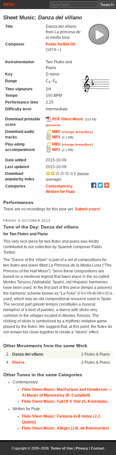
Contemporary (59, 186)
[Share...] (106, 185)
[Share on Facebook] (93, 185)
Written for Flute (60, 192)
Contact (97, 448)
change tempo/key (77, 132)
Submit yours (87, 209)
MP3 (56, 137)
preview (53, 125)
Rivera (18, 362)
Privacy (82, 448)
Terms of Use (62, 448)
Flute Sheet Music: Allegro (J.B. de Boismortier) (65, 428)
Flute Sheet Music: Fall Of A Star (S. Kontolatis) (65, 401)
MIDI (56, 132)
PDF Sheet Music (67, 119)
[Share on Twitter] (100, 185)
